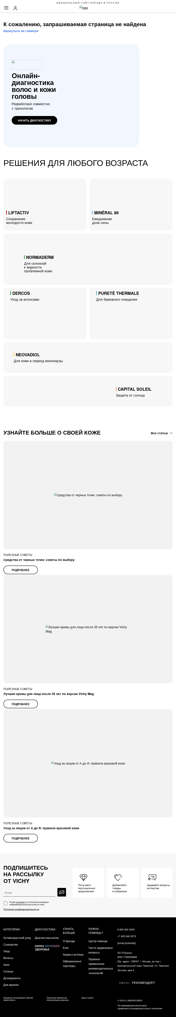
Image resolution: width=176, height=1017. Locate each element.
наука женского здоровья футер (47, 945)
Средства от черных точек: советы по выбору (39, 559)
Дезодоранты (12, 978)
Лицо (6, 951)
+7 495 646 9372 (126, 936)
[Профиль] (16, 8)
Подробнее (21, 570)
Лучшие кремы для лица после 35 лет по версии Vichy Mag (48, 694)
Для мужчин (11, 985)
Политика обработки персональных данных (58, 999)
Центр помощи (98, 941)
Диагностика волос (47, 938)
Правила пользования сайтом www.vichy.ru (18, 999)
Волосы (8, 958)
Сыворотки (10, 944)
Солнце (8, 971)
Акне (6, 965)
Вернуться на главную (20, 31)
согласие (20, 901)
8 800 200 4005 (126, 929)
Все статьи (159, 433)
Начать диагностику (34, 120)
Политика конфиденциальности (21, 909)
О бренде (69, 941)
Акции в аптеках (73, 954)
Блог (66, 948)
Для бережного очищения (117, 296)
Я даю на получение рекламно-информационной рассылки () (29, 903)
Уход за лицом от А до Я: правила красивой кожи (41, 828)
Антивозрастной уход (17, 938)
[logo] (88, 8)
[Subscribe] (61, 892)
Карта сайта (87, 998)
